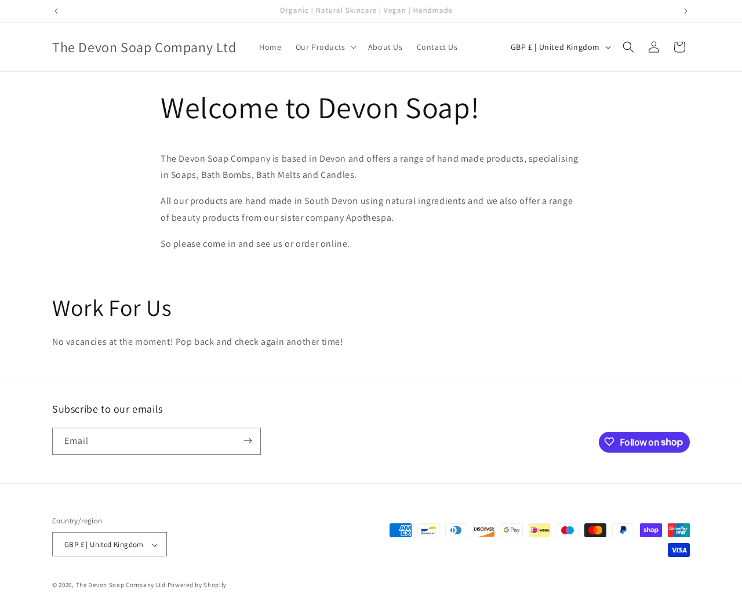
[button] (325, 47)
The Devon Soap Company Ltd (121, 585)
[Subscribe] (247, 440)
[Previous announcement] (56, 11)
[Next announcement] (686, 11)
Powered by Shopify (197, 585)
